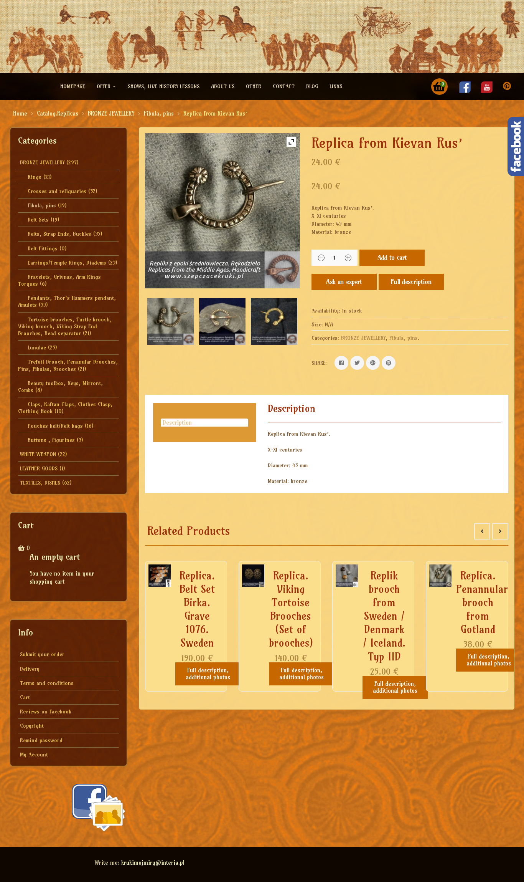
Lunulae (37, 347)
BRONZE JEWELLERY (111, 113)
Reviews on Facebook (45, 711)
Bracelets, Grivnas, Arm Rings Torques (59, 280)
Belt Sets (38, 219)
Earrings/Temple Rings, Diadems (67, 262)
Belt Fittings (43, 248)
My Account (34, 754)
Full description (411, 282)
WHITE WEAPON (38, 454)
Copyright (32, 725)
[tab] (204, 423)
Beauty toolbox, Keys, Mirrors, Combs (60, 387)
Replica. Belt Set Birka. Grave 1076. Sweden (197, 609)
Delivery (30, 668)
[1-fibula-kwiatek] (222, 321)
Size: (317, 324)
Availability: (325, 310)
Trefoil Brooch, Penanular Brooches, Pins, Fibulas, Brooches (68, 365)
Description (177, 422)
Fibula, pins (159, 113)
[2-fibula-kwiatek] (170, 321)
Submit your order (42, 654)
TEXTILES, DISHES (40, 482)
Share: (319, 363)
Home (20, 113)
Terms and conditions (47, 683)
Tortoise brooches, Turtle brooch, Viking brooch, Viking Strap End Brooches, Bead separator (65, 326)
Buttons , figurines (51, 440)
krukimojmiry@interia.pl (153, 862)
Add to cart (392, 257)
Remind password (41, 740)
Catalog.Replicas (57, 113)
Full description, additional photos (208, 674)
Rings (34, 177)
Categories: (325, 337)
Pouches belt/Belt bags (55, 425)
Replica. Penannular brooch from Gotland (482, 602)
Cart (25, 697)
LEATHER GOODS (39, 468)
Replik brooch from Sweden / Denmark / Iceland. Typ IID (384, 616)
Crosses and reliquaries (57, 191)
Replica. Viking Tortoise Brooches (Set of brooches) (291, 609)
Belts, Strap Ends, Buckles (59, 233)
